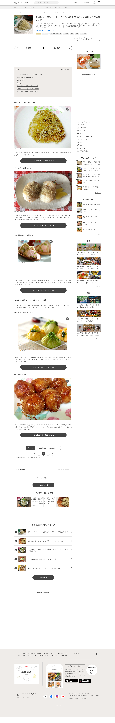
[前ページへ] (34, 454)
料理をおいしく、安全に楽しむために (91, 695)
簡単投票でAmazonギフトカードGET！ (47, 30)
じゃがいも (57, 7)
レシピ (31, 653)
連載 (24, 655)
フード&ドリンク (75, 653)
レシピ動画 (74, 2)
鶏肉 (66, 7)
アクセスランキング (44, 655)
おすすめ (86, 2)
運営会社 (71, 698)
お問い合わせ (89, 693)
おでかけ (46, 653)
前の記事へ (29, 48)
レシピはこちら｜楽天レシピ (42, 160)
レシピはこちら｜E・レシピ (42, 290)
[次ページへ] (52, 454)
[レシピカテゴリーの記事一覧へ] (38, 34)
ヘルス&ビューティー (62, 653)
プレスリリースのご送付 (74, 695)
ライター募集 (83, 693)
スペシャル (54, 655)
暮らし (53, 653)
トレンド (80, 2)
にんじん (51, 7)
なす (22, 7)
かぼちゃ (32, 7)
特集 (19, 655)
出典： (19, 262)
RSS (81, 695)
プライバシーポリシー (83, 698)
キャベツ (43, 7)
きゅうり (37, 7)
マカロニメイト (32, 655)
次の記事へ (57, 48)
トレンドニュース (22, 653)
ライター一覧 (77, 693)
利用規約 (76, 698)
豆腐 (47, 7)
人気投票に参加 (63, 655)
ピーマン (27, 7)
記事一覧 (71, 693)
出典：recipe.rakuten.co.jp (19, 148)
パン (62, 7)
